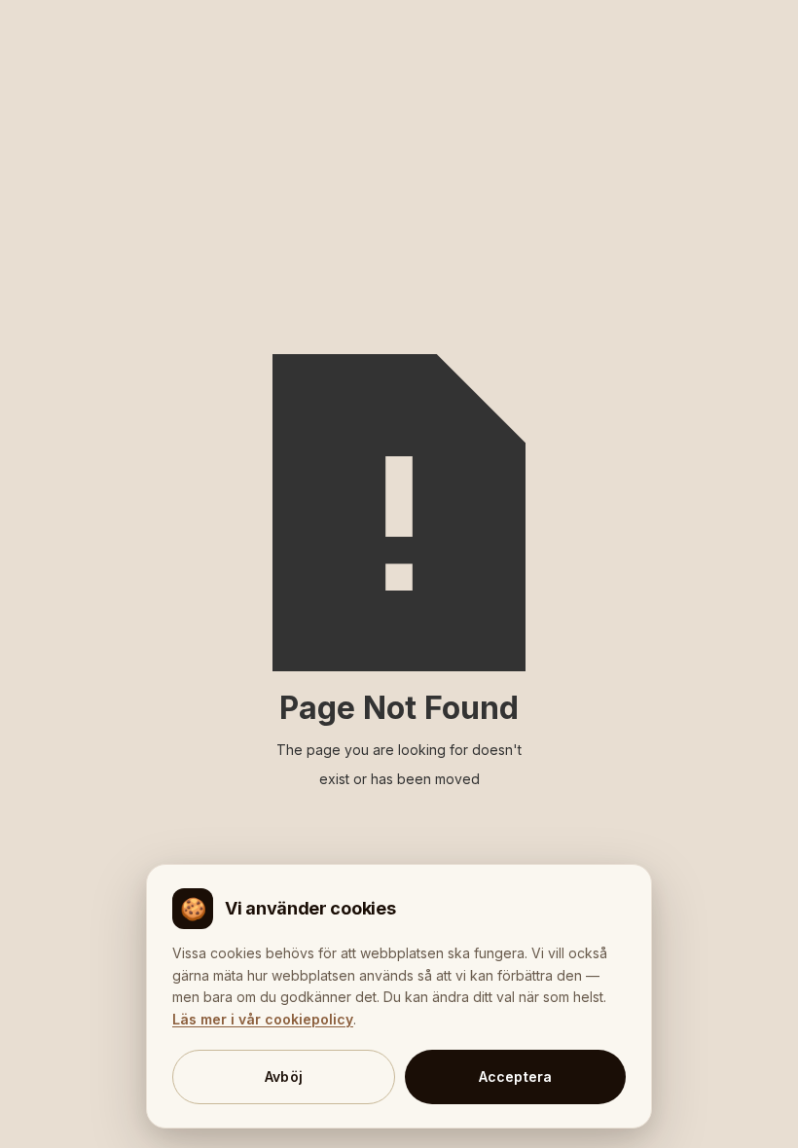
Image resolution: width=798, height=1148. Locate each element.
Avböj (284, 1076)
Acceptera (516, 1076)
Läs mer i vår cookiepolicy (262, 1019)
